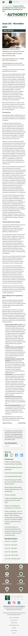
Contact (14, 633)
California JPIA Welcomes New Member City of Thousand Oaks (14, 500)
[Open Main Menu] (3, 2)
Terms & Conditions (14, 617)
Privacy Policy (14, 620)
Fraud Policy (14, 622)
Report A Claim (21, 576)
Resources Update (10, 495)
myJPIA (21, 569)
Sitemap (14, 628)
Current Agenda (21, 584)
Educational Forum (7, 584)
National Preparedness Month (14, 473)
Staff (7, 591)
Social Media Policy (14, 625)
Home (3, 6)
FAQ (21, 591)
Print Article (23, 423)
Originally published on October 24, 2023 (12, 63)
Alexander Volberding (9, 58)
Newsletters (9, 6)
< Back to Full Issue (7, 423)
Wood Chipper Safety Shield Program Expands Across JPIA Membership (14, 489)
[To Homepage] (14, 598)
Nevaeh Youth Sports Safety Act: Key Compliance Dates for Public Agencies (14, 482)
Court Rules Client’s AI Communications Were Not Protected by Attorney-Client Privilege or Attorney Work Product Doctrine (13, 531)
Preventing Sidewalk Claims (13, 476)
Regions (7, 576)
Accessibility (14, 630)
